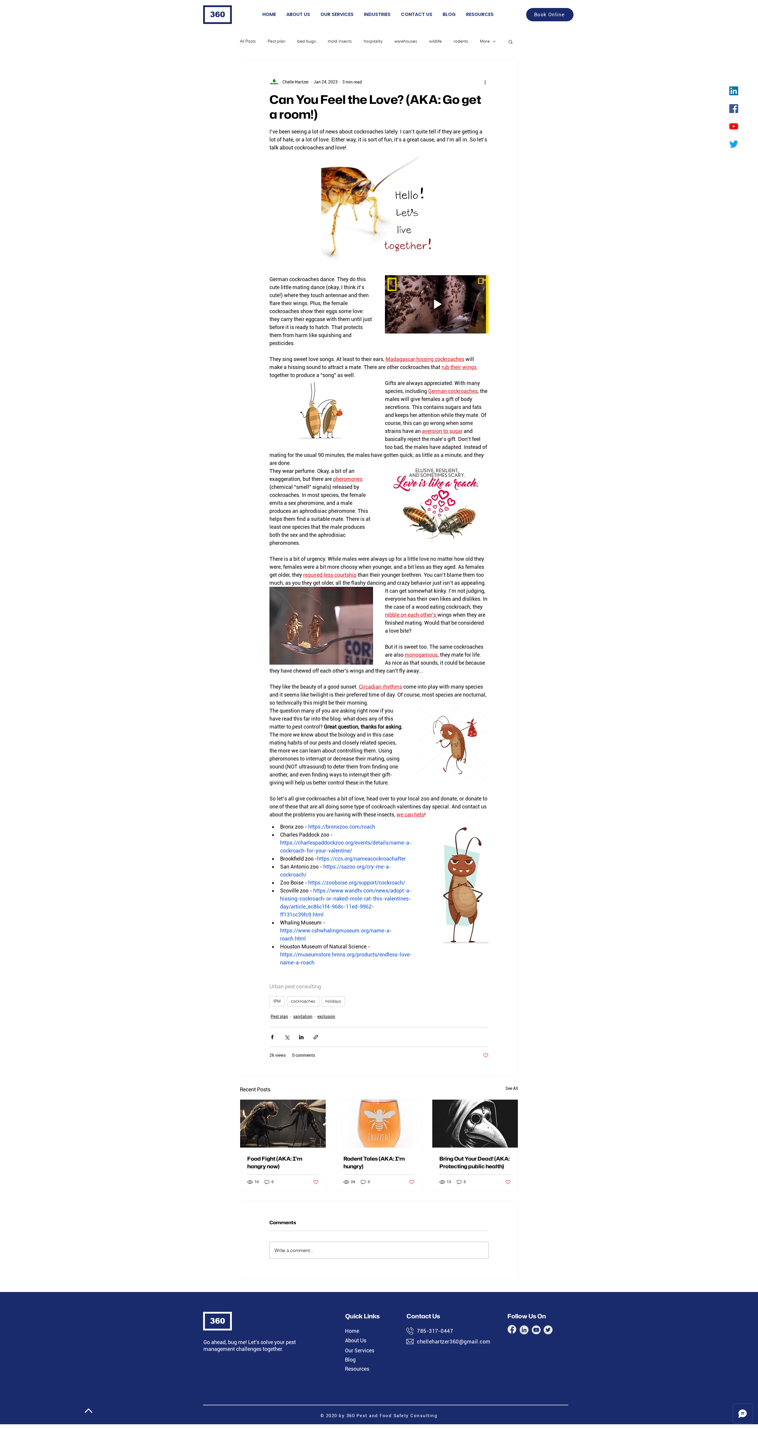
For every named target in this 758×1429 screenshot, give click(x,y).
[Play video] (437, 304)
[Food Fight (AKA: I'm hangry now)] (283, 1124)
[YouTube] (733, 126)
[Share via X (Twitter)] (287, 1037)
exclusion (326, 1016)
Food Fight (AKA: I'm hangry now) (274, 1162)
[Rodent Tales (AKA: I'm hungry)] (379, 1124)
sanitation (302, 1016)
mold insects (340, 41)
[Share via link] (316, 1037)
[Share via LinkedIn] (301, 1037)
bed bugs (306, 41)
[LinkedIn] (733, 90)
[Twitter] (733, 144)
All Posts (248, 41)
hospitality (373, 41)
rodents (461, 41)
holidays (333, 1001)
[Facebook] (733, 108)
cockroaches (303, 1001)
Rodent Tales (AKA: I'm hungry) (374, 1162)
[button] (510, 41)
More (485, 41)
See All (511, 1088)
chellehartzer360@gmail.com (454, 1341)
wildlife (435, 41)
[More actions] (485, 82)
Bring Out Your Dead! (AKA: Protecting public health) (474, 1162)
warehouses (405, 41)
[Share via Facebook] (272, 1037)
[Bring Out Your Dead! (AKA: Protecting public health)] (475, 1124)
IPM (277, 1001)
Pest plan (276, 41)
